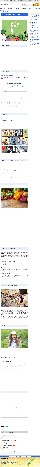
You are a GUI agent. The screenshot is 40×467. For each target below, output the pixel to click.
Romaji (12, 0)
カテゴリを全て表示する (4, 11)
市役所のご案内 (3, 461)
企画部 (6, 10)
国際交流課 (8, 10)
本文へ (2, 0)
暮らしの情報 (3, 8)
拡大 (28, 0)
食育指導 (31, 25)
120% (35, 0)
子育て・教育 (18, 8)
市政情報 (38, 8)
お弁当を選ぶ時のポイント (34, 30)
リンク (11, 461)
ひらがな (10, 0)
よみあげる (15, 0)
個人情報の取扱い (23, 456)
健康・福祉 (10, 8)
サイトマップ (8, 461)
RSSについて (29, 456)
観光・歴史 (24, 8)
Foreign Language (4, 1)
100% (37, 0)
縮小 (31, 0)
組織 (3, 10)
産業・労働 (31, 8)
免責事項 (18, 456)
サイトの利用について (12, 456)
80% (38, 0)
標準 (20, 0)
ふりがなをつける (6, 0)
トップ (1, 10)
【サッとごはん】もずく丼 (34, 36)
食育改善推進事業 (32, 27)
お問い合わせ (15, 461)
